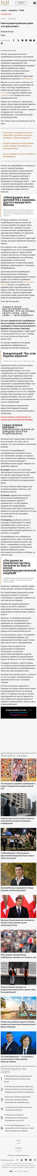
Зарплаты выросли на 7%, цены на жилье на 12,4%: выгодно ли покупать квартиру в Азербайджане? (17, 821)
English (22, 10)
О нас (18, 1141)
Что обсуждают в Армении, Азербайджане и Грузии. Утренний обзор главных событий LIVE (18, 786)
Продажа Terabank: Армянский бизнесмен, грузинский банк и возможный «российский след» (17, 1100)
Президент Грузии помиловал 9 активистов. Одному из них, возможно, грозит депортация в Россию (18, 922)
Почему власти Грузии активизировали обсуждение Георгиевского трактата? (16, 1118)
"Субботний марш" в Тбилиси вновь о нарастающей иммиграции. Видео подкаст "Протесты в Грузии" (17, 855)
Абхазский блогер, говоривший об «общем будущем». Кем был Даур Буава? (17, 889)
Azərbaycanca (13, 10)
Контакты (18, 1148)
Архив (4, 19)
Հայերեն (4, 10)
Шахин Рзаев (7, 31)
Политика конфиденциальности (18, 1155)
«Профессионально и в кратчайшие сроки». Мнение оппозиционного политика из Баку (18, 146)
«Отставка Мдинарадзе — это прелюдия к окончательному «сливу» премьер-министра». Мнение (17, 1059)
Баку (3, 35)
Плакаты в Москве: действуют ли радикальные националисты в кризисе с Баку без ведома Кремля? (18, 989)
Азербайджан (6, 14)
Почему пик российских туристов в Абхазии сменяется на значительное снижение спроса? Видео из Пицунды (18, 1024)
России (4, 93)
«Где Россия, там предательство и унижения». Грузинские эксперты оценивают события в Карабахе (17, 135)
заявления (5, 95)
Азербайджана (26, 79)
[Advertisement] (18, 736)
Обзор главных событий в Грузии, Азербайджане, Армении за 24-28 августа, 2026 (18, 956)
